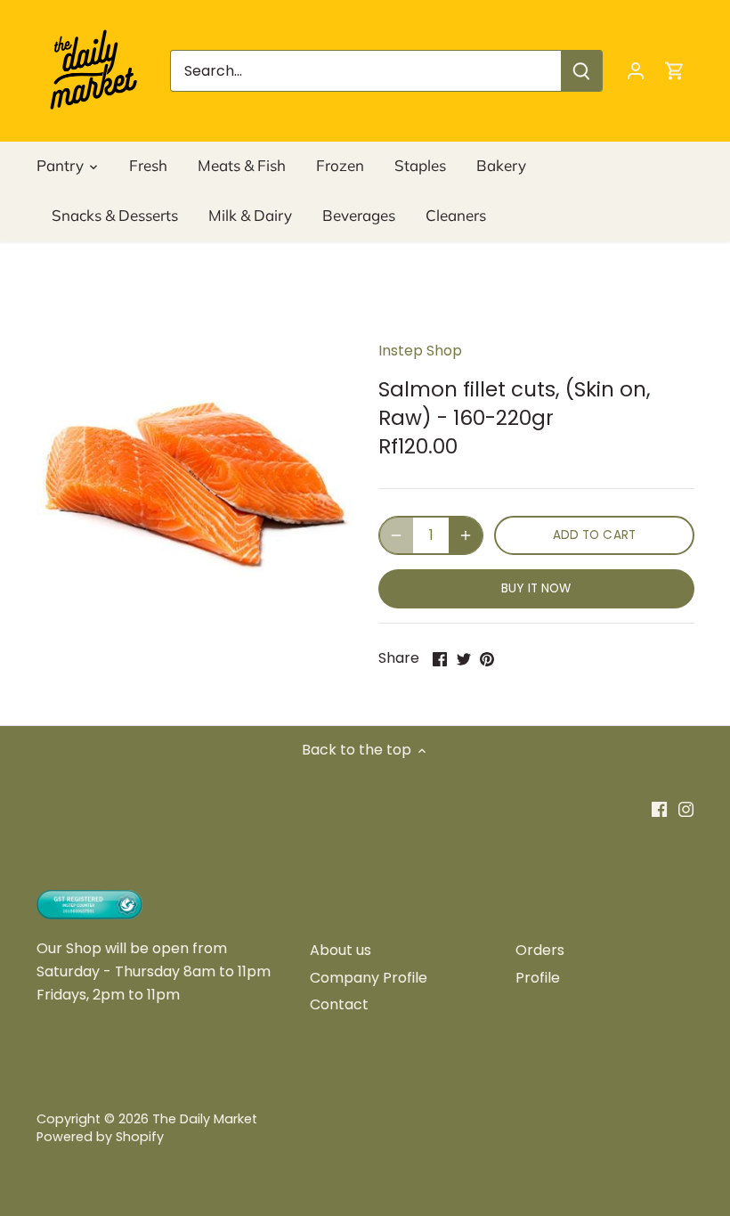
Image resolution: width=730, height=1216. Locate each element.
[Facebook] (659, 809)
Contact (339, 1004)
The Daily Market (204, 1119)
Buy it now (536, 588)
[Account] (635, 70)
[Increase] (466, 535)
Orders (539, 950)
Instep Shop (420, 350)
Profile (537, 977)
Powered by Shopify (100, 1137)
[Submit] (581, 71)
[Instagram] (686, 809)
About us (340, 950)
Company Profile (368, 977)
